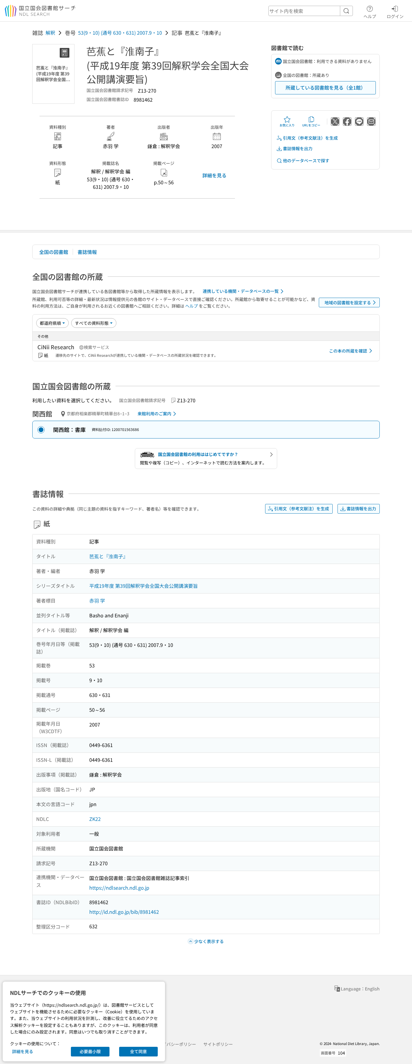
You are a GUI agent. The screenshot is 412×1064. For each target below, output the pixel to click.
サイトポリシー (218, 1044)
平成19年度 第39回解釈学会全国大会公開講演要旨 (143, 585)
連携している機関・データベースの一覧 (241, 291)
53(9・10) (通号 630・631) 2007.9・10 (120, 32)
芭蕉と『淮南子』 (108, 556)
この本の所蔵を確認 (348, 351)
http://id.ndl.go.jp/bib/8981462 (124, 911)
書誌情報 (87, 251)
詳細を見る (214, 175)
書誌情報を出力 (297, 148)
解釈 (50, 32)
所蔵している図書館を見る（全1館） (326, 87)
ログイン (395, 16)
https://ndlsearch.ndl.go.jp (119, 887)
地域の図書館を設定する (348, 302)
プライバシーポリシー (175, 1044)
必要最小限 (90, 1051)
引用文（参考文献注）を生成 (310, 138)
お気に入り (287, 125)
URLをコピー (311, 125)
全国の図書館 (53, 251)
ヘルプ (369, 16)
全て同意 (138, 1051)
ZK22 (95, 818)
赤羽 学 (97, 600)
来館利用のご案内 (154, 413)
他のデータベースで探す (306, 160)
